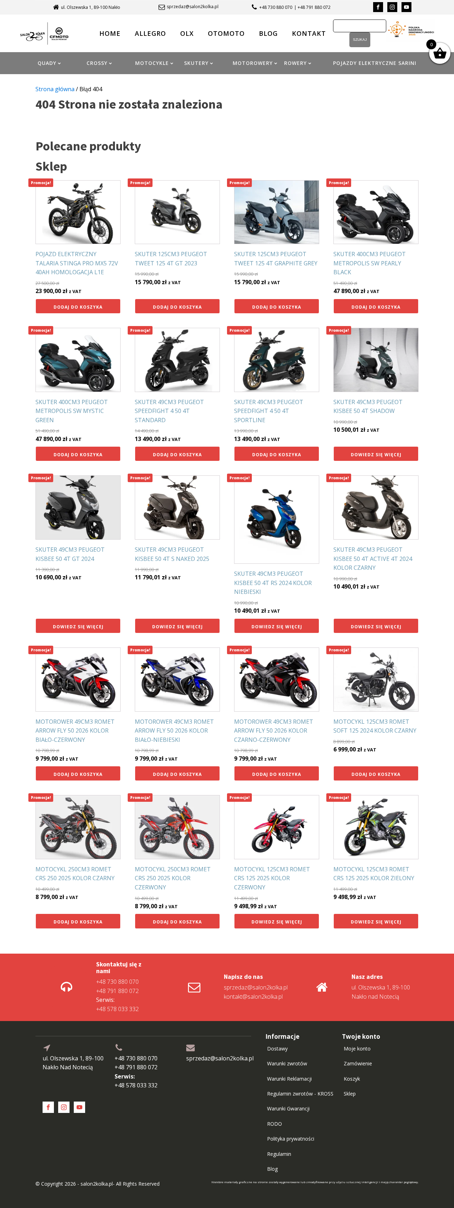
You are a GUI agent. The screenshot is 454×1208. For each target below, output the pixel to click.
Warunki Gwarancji (288, 1108)
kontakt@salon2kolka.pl (253, 996)
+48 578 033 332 (117, 1004)
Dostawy (277, 1048)
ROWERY (295, 63)
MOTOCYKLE (152, 63)
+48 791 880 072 (117, 991)
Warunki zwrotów (287, 1063)
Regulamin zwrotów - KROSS (300, 1093)
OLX (187, 33)
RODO (274, 1123)
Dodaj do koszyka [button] (78, 307)
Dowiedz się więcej (376, 455)
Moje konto (357, 1048)
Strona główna (54, 89)
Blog (272, 1168)
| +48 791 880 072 (312, 7)
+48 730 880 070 (275, 7)
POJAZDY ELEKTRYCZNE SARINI (374, 63)
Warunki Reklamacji (289, 1078)
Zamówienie (358, 1063)
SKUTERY (196, 63)
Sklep (350, 1093)
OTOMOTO (226, 33)
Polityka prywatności (290, 1138)
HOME (110, 33)
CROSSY (97, 63)
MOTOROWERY (253, 63)
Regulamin (279, 1154)
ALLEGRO (150, 33)
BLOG (268, 33)
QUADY (47, 63)
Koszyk (352, 1078)
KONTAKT (309, 33)
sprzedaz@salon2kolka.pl (192, 7)
